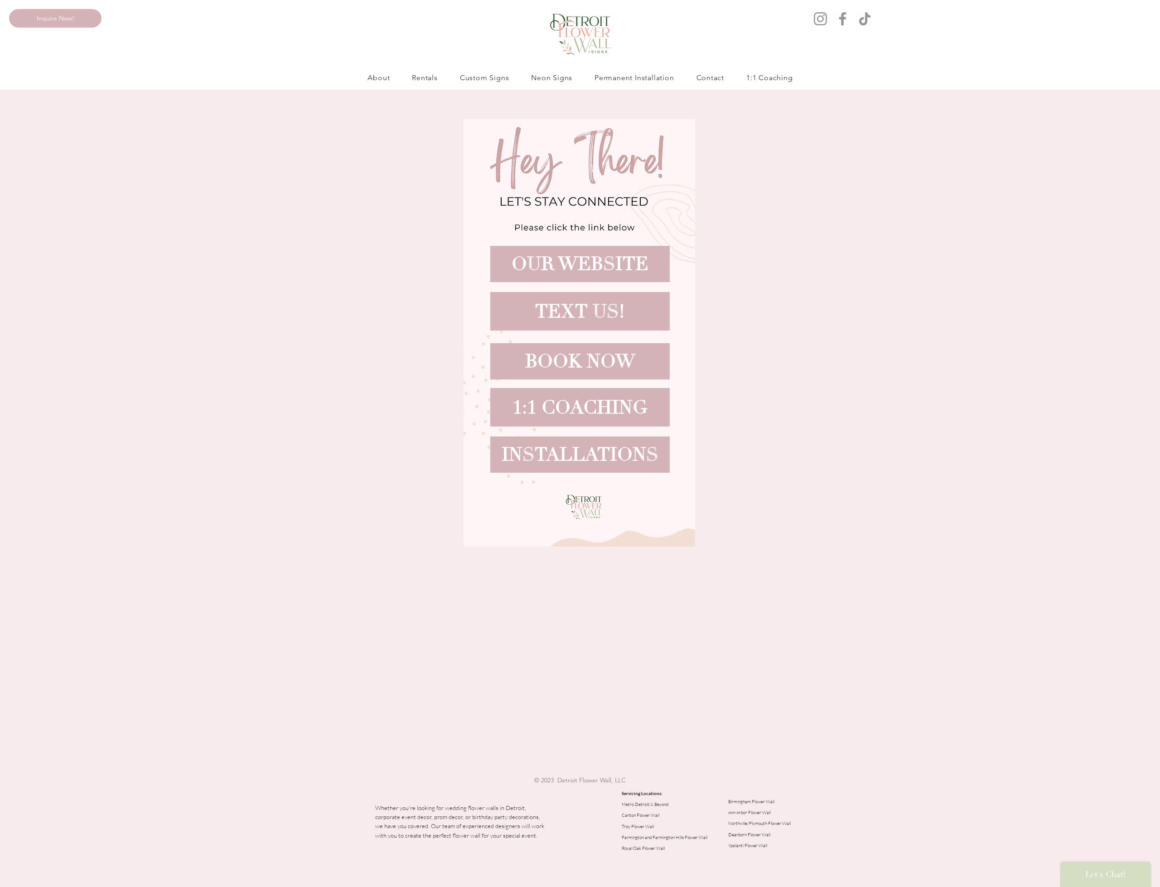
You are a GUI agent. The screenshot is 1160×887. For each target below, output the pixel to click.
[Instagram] (820, 19)
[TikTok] (865, 19)
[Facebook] (842, 19)
